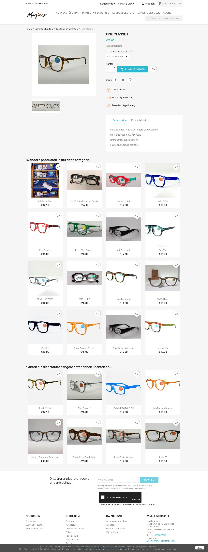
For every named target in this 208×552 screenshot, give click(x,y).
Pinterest (130, 80)
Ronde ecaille (45, 408)
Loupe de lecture (123, 12)
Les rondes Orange (162, 408)
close (199, 548)
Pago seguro (72, 535)
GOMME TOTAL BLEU (124, 408)
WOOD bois (162, 299)
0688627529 (41, 3)
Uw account (114, 516)
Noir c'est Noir (124, 250)
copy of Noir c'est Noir (123, 348)
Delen (116, 80)
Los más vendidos (34, 528)
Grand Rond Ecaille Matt (84, 457)
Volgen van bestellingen (117, 521)
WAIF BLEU (163, 201)
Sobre (167, 12)
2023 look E (84, 299)
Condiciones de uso (75, 528)
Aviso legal (71, 524)
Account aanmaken (115, 528)
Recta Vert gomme (84, 250)
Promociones (31, 521)
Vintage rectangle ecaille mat (45, 457)
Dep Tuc (163, 250)
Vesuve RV (163, 348)
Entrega (70, 521)
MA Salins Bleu (45, 201)
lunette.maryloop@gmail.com (160, 540)
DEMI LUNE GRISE (45, 299)
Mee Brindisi (45, 250)
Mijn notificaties (113, 532)
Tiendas (70, 543)
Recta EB (163, 457)
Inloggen (110, 524)
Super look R (123, 201)
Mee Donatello (124, 299)
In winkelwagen (132, 69)
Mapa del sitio (72, 539)
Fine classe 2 (84, 408)
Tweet (123, 80)
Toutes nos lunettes (95, 12)
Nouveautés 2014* (67, 12)
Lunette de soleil (149, 12)
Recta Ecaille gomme (124, 457)
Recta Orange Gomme (84, 348)
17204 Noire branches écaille (84, 201)
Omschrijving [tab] (119, 120)
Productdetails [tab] (139, 120)
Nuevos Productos (34, 524)
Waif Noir (45, 348)
